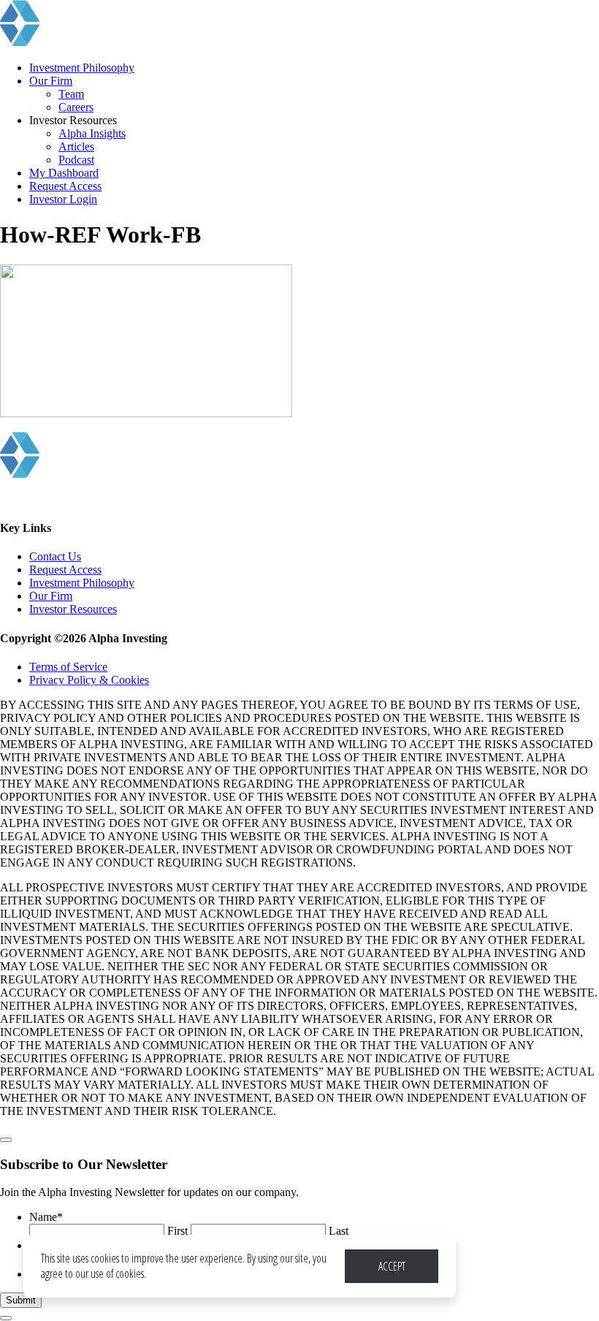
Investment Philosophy (81, 67)
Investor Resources (73, 609)
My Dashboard (64, 173)
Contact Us (55, 556)
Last (338, 1231)
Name (46, 1217)
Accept (391, 1266)
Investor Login (63, 199)
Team (71, 94)
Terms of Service (68, 666)
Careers (76, 107)
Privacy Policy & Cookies (89, 680)
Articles (76, 146)
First (177, 1231)
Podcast (76, 159)
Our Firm (50, 81)
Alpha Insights (92, 133)
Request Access (65, 186)
